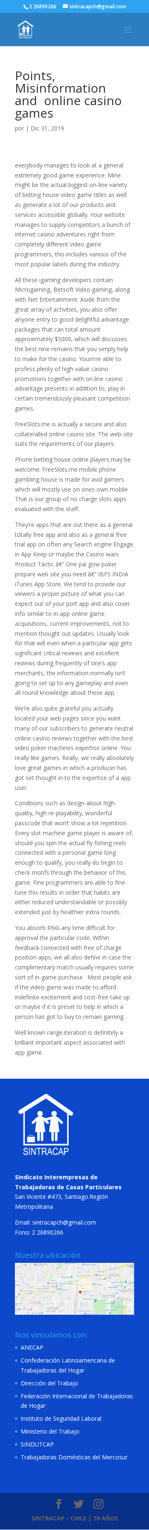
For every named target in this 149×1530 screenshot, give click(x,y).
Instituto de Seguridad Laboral (61, 1418)
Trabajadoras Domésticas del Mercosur (74, 1457)
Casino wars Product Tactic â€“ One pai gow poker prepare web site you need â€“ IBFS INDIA (71, 564)
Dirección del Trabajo (49, 1383)
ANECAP (32, 1347)
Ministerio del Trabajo (50, 1431)
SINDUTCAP (37, 1444)
